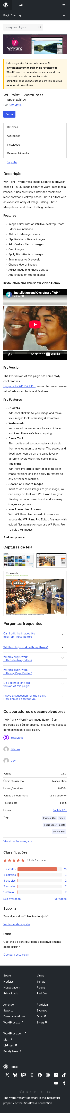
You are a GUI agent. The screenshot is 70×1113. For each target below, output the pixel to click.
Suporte (12, 162)
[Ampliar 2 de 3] (62, 557)
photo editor (59, 831)
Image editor (49, 818)
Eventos (42, 1010)
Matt (8, 1039)
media (62, 818)
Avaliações (13, 135)
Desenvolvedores (14, 1016)
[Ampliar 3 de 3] (62, 575)
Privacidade (10, 993)
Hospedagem (11, 987)
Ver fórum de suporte (16, 924)
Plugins (41, 987)
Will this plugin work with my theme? (25, 647)
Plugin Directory (12, 15)
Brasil (14, 1066)
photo (62, 825)
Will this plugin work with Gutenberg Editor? (17, 658)
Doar (41, 1016)
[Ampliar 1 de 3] (29, 557)
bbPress (10, 1045)
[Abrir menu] (64, 5)
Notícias (8, 981)
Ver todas (60, 899)
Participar (43, 1004)
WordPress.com (15, 1033)
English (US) (60, 810)
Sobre (7, 975)
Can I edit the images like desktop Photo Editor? (19, 635)
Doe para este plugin (16, 954)
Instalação (13, 144)
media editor (50, 825)
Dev (13, 760)
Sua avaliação (12, 899)
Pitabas (15, 749)
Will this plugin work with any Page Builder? (17, 671)
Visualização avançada (17, 841)
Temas (41, 981)
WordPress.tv (13, 1022)
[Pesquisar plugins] (39, 27)
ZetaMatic (15, 105)
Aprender (9, 1004)
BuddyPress (12, 1051)
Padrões (42, 993)
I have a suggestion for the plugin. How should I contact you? (24, 697)
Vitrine (41, 975)
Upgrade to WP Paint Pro (19, 386)
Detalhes (12, 127)
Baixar (9, 114)
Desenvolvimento (18, 153)
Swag (42, 1022)
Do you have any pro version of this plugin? (16, 684)
